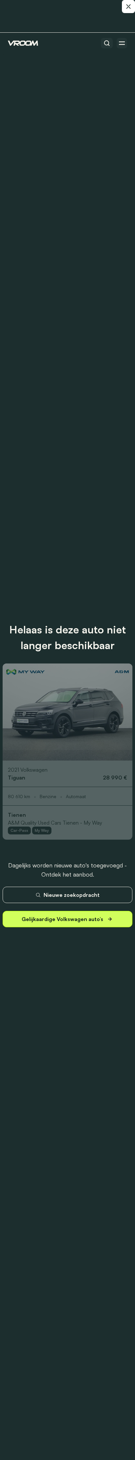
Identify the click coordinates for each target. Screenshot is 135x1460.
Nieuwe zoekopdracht (72, 895)
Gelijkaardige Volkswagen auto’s (62, 919)
